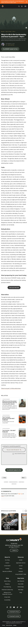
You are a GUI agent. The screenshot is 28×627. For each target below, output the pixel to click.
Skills (14, 483)
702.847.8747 (14, 543)
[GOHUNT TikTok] (17, 607)
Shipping (7, 584)
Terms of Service (9, 625)
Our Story (7, 560)
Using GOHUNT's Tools (20, 574)
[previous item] (23, 511)
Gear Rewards (20, 581)
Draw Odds (20, 584)
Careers (7, 562)
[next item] (26, 511)
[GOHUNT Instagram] (10, 607)
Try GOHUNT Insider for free (10, 49)
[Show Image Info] (26, 28)
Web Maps (20, 589)
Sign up (20, 493)
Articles (21, 565)
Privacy (3, 625)
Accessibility (7, 600)
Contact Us (14, 550)
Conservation (7, 565)
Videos (20, 568)
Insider (20, 560)
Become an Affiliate (7, 571)
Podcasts (21, 571)
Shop (7, 578)
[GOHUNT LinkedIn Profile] (21, 607)
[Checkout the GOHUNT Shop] (22, 6)
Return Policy (7, 581)
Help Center (20, 578)
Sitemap (14, 625)
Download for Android (14, 616)
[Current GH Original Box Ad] (10, 521)
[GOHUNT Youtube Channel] (14, 607)
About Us (7, 557)
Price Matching (7, 586)
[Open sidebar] (25, 6)
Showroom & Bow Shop (7, 589)
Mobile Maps (21, 586)
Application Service (20, 562)
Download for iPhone (14, 611)
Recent (2, 31)
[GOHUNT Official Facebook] (7, 607)
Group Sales (7, 597)
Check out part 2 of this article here (11, 388)
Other (13, 31)
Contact (7, 568)
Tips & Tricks (8, 31)
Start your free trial (14, 287)
